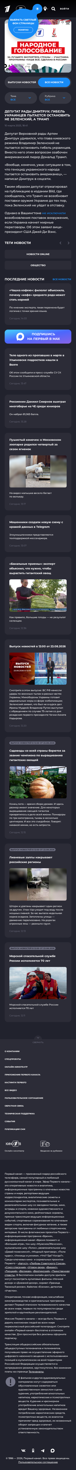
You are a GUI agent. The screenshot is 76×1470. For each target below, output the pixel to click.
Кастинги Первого (15, 1082)
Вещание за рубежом (51, 1151)
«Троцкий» (11, 1271)
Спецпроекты (13, 1059)
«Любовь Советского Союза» (47, 1263)
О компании (12, 1051)
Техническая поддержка (20, 1113)
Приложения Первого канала (22, 1074)
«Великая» (25, 1271)
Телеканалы (36, 1371)
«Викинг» (51, 1267)
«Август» (23, 1263)
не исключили (54, 213)
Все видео (11, 1090)
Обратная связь (14, 1106)
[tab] (22, 82)
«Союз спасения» (15, 1267)
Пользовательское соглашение (24, 1098)
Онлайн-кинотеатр (16, 1067)
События (10, 1121)
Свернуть (38, 1042)
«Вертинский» (41, 1271)
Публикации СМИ (15, 1129)
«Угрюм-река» (36, 1267)
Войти (64, 8)
